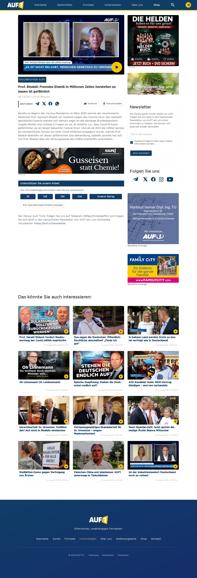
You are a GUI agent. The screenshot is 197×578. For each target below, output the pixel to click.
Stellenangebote (126, 539)
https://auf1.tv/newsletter (50, 223)
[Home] (15, 5)
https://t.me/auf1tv (96, 216)
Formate (70, 539)
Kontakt (156, 539)
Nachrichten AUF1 (32, 79)
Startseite (42, 539)
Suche (56, 539)
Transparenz (123, 555)
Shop (157, 5)
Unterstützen (88, 539)
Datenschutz (108, 555)
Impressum (94, 555)
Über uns (106, 539)
